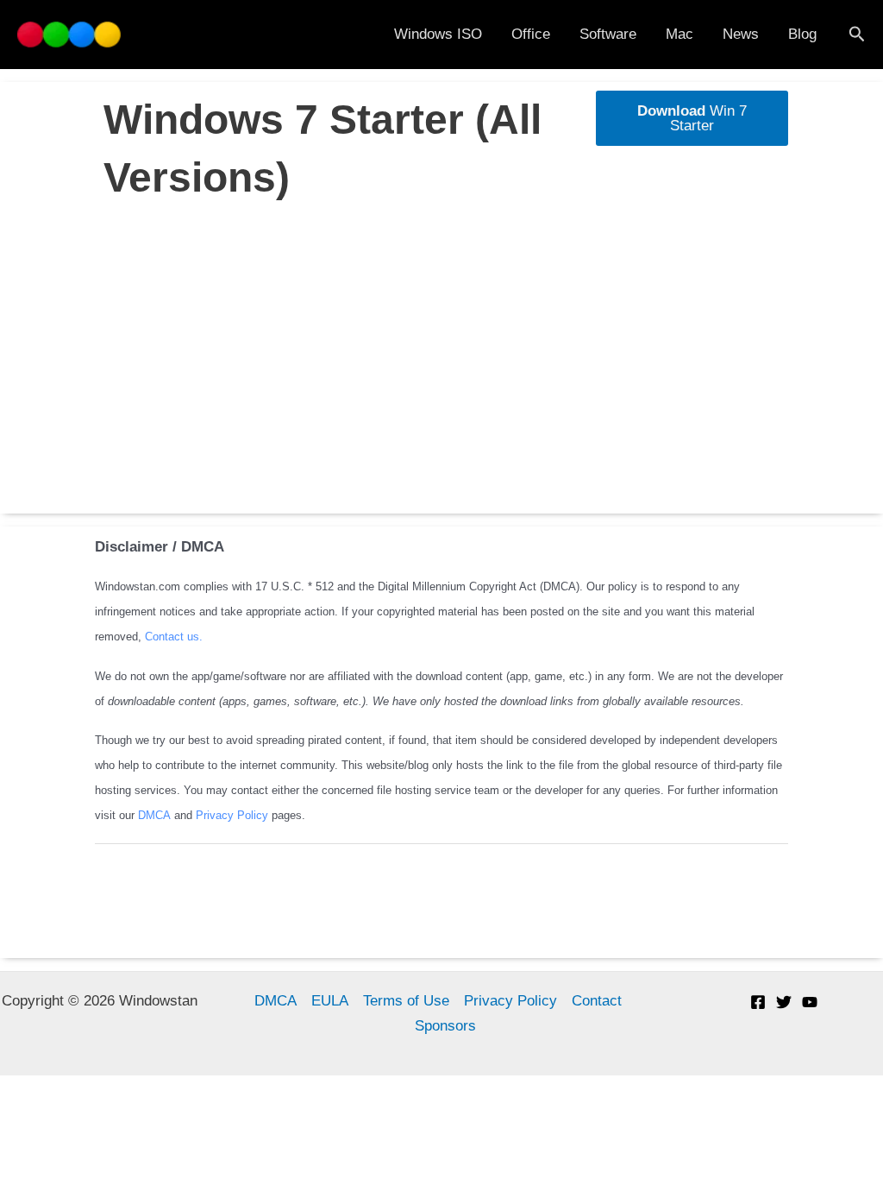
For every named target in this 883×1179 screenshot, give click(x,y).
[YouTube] (809, 1002)
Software (607, 34)
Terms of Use (406, 1001)
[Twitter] (784, 1002)
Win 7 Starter (692, 118)
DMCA (156, 815)
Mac (679, 34)
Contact (597, 1001)
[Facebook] (758, 1002)
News (741, 34)
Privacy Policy (232, 815)
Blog (802, 34)
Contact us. (174, 636)
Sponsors (445, 1026)
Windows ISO (438, 34)
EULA (329, 1001)
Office (530, 34)
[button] (857, 34)
